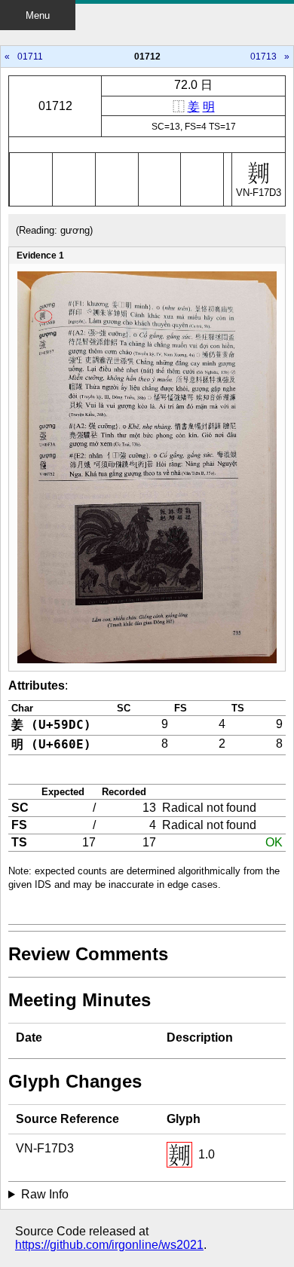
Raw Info (45, 1194)
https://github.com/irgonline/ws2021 (109, 1244)
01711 (30, 56)
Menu (38, 15)
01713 (263, 56)
